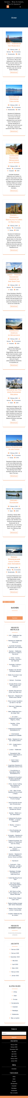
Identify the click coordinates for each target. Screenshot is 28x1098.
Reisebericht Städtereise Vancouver (14, 99)
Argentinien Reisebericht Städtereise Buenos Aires (15, 765)
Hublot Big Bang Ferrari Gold (15, 878)
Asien (11, 289)
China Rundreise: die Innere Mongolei (15, 830)
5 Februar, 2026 (14, 49)
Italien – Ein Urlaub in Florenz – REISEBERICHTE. (15, 849)
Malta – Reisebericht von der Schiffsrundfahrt (15, 739)
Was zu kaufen (15, 1018)
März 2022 (15, 968)
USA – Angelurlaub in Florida (15, 745)
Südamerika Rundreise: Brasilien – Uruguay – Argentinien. (15, 819)
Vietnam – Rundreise (14, 501)
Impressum (15, 860)
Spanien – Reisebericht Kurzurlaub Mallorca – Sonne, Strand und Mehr (15, 855)
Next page (12, 601)
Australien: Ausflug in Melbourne (14, 332)
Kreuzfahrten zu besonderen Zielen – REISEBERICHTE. (15, 772)
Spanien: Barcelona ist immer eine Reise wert (15, 691)
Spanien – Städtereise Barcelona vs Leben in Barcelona (14, 218)
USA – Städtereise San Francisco (14, 44)
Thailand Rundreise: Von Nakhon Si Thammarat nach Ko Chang (15, 842)
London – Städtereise (15, 749)
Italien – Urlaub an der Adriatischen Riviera (15, 808)
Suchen (15, 608)
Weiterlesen (14, 72)
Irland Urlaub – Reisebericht (15, 760)
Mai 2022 (15, 960)
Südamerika (15, 1014)
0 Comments (17, 52)
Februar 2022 (15, 972)
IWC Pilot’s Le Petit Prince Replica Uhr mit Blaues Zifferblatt (15, 893)
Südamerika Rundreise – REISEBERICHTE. (15, 729)
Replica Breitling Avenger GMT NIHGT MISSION (15, 904)
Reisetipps (15, 1010)
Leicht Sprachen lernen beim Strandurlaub (15, 803)
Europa (11, 230)
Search (14, 1037)
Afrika (15, 992)
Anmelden (14, 1068)
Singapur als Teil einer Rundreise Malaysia (14, 392)
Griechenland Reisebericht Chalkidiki (15, 734)
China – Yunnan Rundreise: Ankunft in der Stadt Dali (14, 277)
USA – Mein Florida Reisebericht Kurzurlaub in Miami (15, 792)
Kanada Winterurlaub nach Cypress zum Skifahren (14, 560)
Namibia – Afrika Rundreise (15, 724)
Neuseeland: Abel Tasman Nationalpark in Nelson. (15, 755)
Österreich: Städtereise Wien (15, 707)
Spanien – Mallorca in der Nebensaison (15, 813)
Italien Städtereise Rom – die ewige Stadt (15, 712)
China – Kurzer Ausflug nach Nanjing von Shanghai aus (15, 785)
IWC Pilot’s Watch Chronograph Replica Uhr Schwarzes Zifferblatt (15, 885)
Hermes (9, 52)
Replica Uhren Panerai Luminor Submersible (15, 909)
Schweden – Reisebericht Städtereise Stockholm (15, 836)
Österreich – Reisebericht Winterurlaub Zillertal (15, 696)
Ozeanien (11, 170)
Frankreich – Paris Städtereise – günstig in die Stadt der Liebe (15, 866)
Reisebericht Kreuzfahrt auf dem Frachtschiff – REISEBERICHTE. (15, 778)
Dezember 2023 (15, 957)
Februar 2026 (15, 949)
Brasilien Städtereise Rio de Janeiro (15, 914)
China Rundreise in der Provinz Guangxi (15, 798)
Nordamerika (11, 54)
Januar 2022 (15, 975)
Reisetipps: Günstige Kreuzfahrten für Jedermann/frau (15, 872)
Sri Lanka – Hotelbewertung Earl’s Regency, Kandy (15, 718)
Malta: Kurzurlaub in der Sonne (14, 448)
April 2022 (15, 964)
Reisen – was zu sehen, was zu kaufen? (14, 3)
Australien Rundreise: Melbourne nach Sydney (14, 159)
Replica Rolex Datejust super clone (15, 898)
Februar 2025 (15, 953)
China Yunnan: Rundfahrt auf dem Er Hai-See (15, 701)
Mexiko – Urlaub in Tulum (15, 825)
